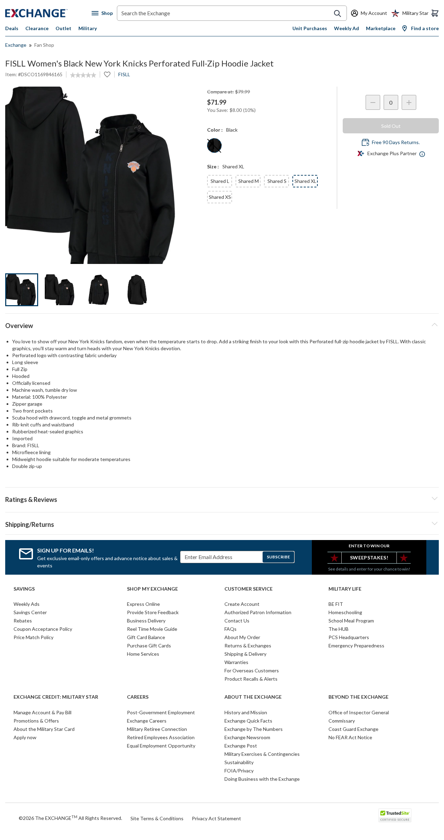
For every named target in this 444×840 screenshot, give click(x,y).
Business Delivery (146, 621)
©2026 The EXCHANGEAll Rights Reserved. (70, 818)
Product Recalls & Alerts (251, 679)
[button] (222, 498)
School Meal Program (351, 621)
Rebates (23, 621)
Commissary (341, 721)
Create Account (241, 604)
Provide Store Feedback (153, 612)
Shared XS (220, 197)
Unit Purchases (309, 28)
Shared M (248, 181)
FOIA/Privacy (239, 770)
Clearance (37, 28)
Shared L (220, 181)
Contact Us (236, 621)
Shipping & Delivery (245, 654)
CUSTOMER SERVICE (248, 589)
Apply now (25, 737)
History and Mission (245, 712)
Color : (215, 130)
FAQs (230, 629)
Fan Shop (44, 45)
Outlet (63, 28)
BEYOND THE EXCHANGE (358, 697)
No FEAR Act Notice (350, 737)
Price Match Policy (33, 637)
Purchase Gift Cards (149, 645)
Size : (213, 166)
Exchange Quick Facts (248, 721)
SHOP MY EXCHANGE (152, 589)
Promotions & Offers (36, 721)
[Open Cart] (435, 13)
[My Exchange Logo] (48, 13)
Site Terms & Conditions (156, 818)
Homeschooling (345, 612)
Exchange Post (240, 746)
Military (87, 28)
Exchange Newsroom (247, 737)
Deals (11, 28)
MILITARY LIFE (344, 589)
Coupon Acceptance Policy (43, 629)
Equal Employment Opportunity (161, 746)
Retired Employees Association (161, 737)
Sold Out (391, 126)
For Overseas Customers (251, 670)
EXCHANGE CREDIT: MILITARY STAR (56, 697)
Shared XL (305, 181)
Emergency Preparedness (356, 645)
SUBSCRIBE (278, 556)
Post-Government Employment (161, 712)
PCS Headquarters (348, 637)
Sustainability (239, 762)
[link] (83, 75)
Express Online (143, 604)
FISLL (124, 74)
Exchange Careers (146, 721)
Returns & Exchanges (247, 645)
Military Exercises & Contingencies (262, 754)
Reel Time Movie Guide (152, 629)
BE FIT (335, 604)
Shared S (277, 181)
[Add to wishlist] (107, 74)
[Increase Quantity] (409, 102)
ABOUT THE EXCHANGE (253, 697)
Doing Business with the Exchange (262, 779)
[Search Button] (337, 13)
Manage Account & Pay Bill (42, 712)
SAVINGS (24, 589)
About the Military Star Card (44, 729)
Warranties (236, 662)
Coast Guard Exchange (353, 729)
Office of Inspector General (358, 712)
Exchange (15, 45)
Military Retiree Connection (157, 729)
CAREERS (137, 697)
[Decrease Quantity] (373, 102)
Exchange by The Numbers (253, 729)
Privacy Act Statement (216, 818)
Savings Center (30, 612)
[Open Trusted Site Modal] (394, 815)
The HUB (338, 629)
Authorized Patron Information (257, 612)
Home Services (143, 654)
